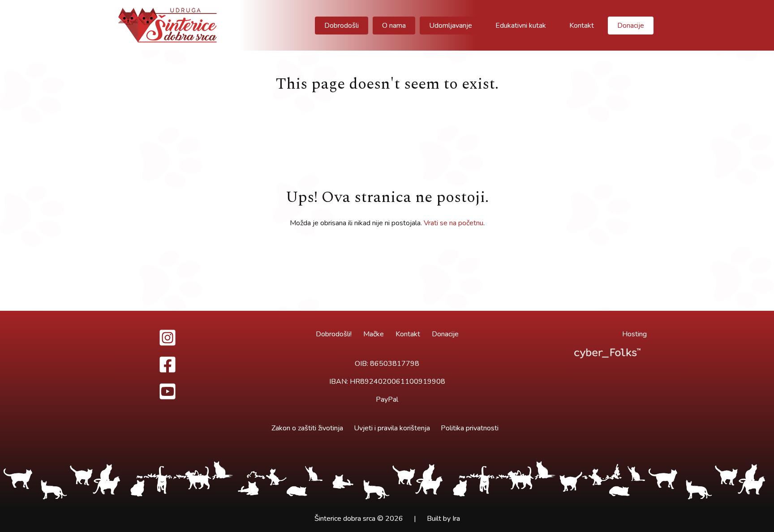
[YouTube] (167, 391)
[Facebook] (167, 364)
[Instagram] (167, 338)
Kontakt (408, 334)
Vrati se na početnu (453, 223)
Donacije (445, 334)
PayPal (387, 399)
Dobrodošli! (334, 334)
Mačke (373, 334)
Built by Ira (443, 518)
